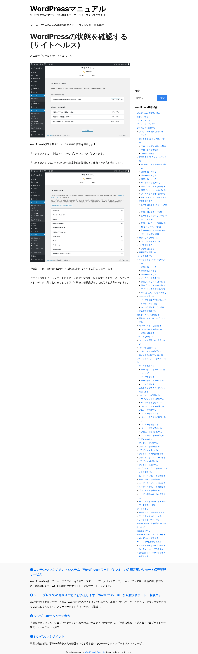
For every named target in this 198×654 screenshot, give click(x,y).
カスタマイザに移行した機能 (149, 541)
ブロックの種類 (147, 153)
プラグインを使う (144, 439)
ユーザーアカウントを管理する (152, 476)
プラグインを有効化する (149, 446)
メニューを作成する (149, 413)
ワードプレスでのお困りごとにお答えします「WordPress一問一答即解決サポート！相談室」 (97, 595)
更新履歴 (99, 25)
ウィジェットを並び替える (152, 406)
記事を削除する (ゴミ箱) (151, 212)
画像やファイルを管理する (148, 314)
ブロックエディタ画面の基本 (153, 146)
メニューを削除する (149, 424)
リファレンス (84, 25)
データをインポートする (149, 520)
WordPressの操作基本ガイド (57, 25)
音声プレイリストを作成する (153, 190)
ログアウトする (143, 120)
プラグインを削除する (148, 461)
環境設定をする (143, 531)
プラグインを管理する (148, 443)
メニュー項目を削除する (151, 432)
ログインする (142, 117)
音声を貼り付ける (148, 179)
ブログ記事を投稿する (146, 128)
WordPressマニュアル (68, 8)
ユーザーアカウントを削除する (152, 487)
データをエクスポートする (150, 516)
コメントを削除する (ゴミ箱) (151, 355)
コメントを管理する (145, 336)
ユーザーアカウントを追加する (152, 483)
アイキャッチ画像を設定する (153, 194)
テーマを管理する (146, 366)
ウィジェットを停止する (151, 402)
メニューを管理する (147, 410)
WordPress (90, 652)
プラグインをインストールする (152, 457)
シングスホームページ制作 (51, 616)
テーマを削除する (148, 384)
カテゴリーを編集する (150, 241)
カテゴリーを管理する (148, 237)
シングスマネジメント (49, 636)
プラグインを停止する (148, 450)
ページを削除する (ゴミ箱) (152, 307)
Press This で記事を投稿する (151, 512)
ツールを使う (142, 509)
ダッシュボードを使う (146, 124)
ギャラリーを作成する (150, 183)
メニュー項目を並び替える (152, 435)
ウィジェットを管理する (149, 395)
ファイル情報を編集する (151, 329)
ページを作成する (144, 256)
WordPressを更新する (148, 538)
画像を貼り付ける (148, 172)
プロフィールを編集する (149, 490)
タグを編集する (147, 248)
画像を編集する (147, 333)
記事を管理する (145, 201)
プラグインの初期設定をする (151, 454)
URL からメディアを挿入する (153, 197)
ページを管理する (146, 296)
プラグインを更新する (148, 465)
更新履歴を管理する (147, 252)
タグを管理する (145, 245)
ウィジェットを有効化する (152, 399)
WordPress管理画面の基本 (148, 113)
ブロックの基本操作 (149, 150)
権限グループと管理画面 (149, 479)
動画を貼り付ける (148, 175)
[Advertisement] (151, 59)
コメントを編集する (147, 347)
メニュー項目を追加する (151, 428)
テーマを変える (147, 377)
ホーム (34, 25)
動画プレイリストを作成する (153, 186)
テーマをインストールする (152, 380)
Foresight (101, 652)
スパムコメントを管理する (150, 351)
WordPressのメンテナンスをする (151, 534)
